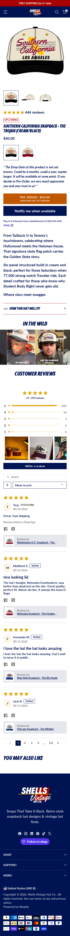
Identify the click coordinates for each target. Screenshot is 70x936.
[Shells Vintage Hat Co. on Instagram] (26, 834)
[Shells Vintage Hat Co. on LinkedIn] (32, 834)
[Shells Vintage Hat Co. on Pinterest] (38, 834)
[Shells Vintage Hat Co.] (35, 12)
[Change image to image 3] (45, 97)
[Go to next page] (59, 743)
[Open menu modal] (5, 12)
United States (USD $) (21, 888)
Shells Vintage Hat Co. (42, 894)
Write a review (35, 466)
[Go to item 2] (41, 448)
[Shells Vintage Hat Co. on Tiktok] (44, 834)
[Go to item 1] (16, 448)
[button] (14, 112)
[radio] (11, 152)
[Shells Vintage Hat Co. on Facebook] (20, 834)
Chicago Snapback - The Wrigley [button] (35, 729)
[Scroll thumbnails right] (62, 448)
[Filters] (7, 485)
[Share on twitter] (13, 529)
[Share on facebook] (5, 529)
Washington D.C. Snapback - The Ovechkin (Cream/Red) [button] (36, 542)
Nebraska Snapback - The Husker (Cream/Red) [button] (36, 613)
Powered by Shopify (16, 906)
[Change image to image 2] (28, 97)
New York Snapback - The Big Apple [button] (37, 677)
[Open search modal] (56, 12)
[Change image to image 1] (11, 97)
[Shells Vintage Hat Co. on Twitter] (50, 834)
